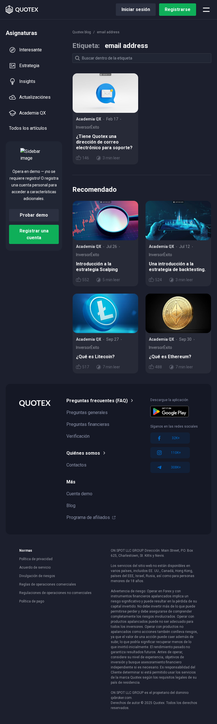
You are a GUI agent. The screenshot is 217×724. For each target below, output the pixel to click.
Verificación (78, 436)
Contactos (76, 465)
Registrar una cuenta (34, 234)
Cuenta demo (79, 493)
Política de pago (31, 601)
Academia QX (32, 113)
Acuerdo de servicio (35, 567)
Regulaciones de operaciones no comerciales (55, 593)
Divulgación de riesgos (37, 576)
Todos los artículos (28, 128)
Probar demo (34, 215)
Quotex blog (81, 32)
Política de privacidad (36, 559)
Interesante (30, 49)
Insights (27, 81)
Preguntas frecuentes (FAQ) (97, 400)
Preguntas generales (87, 412)
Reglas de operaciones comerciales (47, 584)
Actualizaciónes (35, 97)
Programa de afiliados (88, 517)
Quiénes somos (83, 453)
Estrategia (29, 65)
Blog (70, 505)
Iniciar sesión (135, 9)
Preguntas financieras (87, 424)
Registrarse (177, 9)
